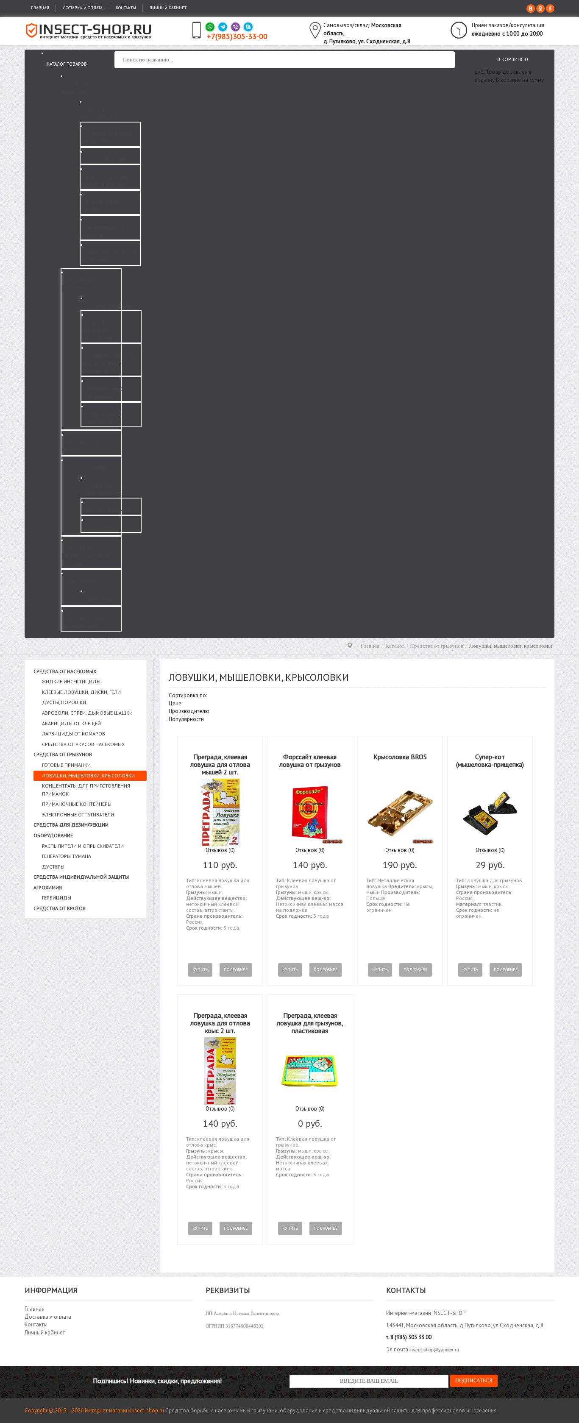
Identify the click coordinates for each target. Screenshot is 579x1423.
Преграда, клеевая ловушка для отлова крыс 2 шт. (220, 1022)
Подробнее (236, 969)
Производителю (189, 711)
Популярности (186, 719)
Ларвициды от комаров (73, 733)
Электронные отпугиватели (78, 814)
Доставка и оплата (82, 8)
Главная (40, 8)
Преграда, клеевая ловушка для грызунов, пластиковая (310, 1022)
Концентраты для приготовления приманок (86, 790)
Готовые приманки (66, 765)
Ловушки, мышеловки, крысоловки (88, 775)
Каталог (394, 646)
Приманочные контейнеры (76, 804)
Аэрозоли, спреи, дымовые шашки (87, 713)
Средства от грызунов (436, 646)
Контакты (126, 8)
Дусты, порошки (64, 702)
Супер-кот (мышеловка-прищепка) (490, 760)
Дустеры (53, 866)
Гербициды (56, 897)
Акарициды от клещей (71, 723)
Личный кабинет (168, 8)
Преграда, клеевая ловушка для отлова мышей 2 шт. (220, 764)
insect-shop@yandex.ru (434, 1349)
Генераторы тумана (66, 856)
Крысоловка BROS (400, 756)
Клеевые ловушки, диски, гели (81, 692)
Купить (200, 969)
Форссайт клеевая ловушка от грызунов (310, 760)
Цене (175, 703)
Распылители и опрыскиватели (83, 846)
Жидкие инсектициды (71, 681)
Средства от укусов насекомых (83, 744)
